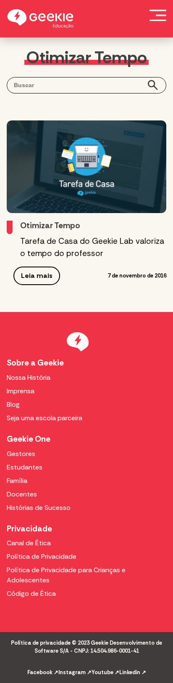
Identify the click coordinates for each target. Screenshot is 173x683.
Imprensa (20, 391)
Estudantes (24, 467)
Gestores (21, 453)
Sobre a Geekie (35, 363)
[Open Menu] (157, 15)
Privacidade (29, 528)
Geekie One (28, 439)
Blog (13, 404)
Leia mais (36, 275)
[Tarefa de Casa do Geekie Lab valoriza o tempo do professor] (86, 166)
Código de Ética (31, 593)
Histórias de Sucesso (39, 507)
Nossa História (28, 377)
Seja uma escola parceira (44, 418)
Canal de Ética (29, 543)
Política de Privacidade (41, 556)
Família (17, 480)
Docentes (22, 494)
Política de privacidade (41, 642)
